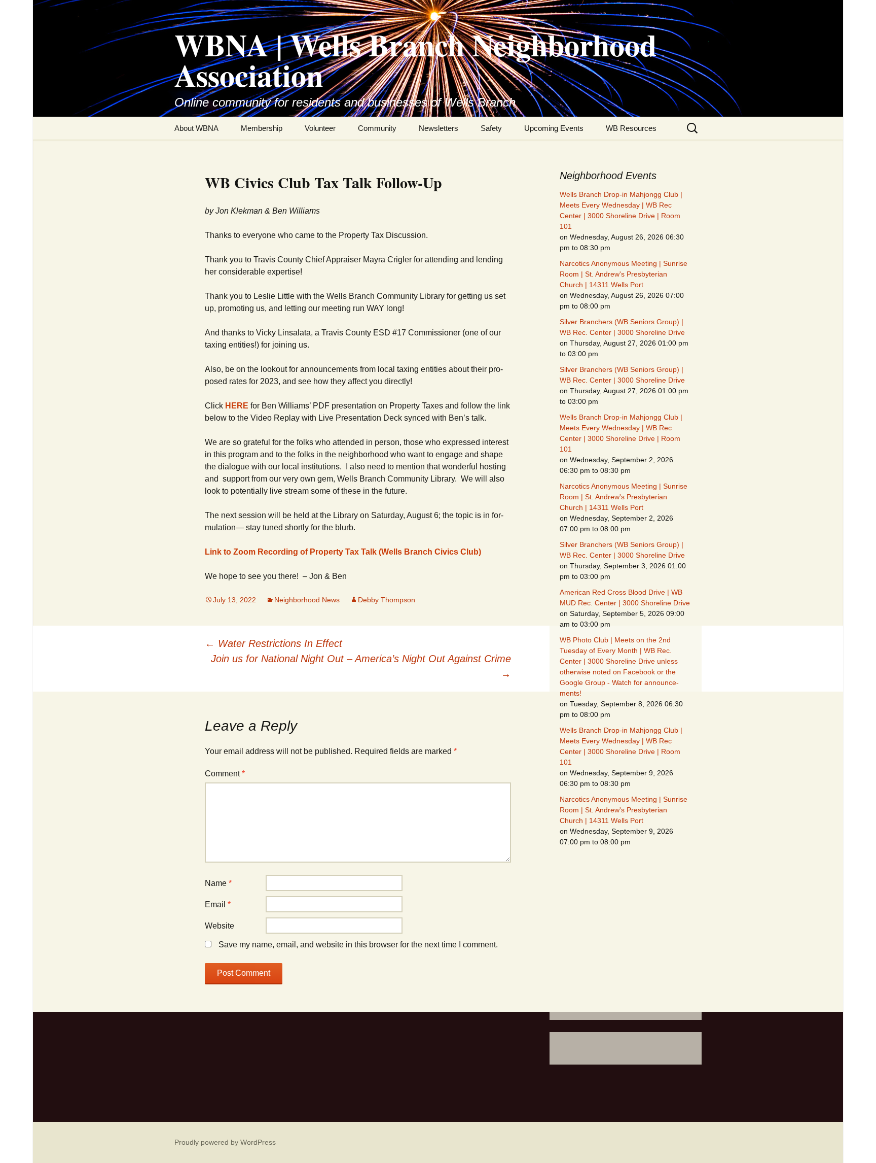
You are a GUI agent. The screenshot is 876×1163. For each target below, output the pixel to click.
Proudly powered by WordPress (225, 1142)
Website (219, 925)
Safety (491, 128)
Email (218, 904)
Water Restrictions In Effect (273, 643)
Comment (225, 773)
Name (218, 883)
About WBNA (196, 128)
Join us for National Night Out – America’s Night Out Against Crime (361, 666)
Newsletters (438, 128)
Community (377, 128)
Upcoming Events (553, 128)
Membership (261, 128)
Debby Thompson (386, 600)
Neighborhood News (307, 600)
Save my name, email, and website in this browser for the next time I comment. (358, 944)
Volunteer (320, 128)
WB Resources (631, 128)
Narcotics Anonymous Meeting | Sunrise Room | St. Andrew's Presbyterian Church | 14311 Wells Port (623, 274)
